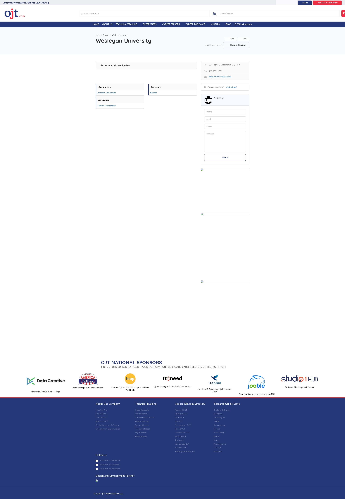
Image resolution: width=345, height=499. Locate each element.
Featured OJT (181, 410)
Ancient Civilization (107, 92)
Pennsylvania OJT (183, 425)
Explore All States (221, 410)
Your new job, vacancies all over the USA (257, 394)
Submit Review (238, 45)
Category (156, 87)
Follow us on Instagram (109, 468)
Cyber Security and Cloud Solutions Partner (172, 386)
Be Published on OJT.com (107, 425)
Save (244, 39)
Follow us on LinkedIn (109, 464)
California (218, 414)
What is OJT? (102, 421)
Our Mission (101, 414)
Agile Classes (141, 436)
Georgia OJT (180, 436)
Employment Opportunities (108, 429)
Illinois (216, 436)
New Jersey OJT (182, 444)
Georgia (217, 447)
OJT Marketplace (243, 24)
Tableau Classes (142, 429)
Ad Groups (103, 100)
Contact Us (101, 417)
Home (98, 35)
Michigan (218, 451)
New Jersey (219, 432)
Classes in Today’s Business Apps (45, 391)
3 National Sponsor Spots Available (88, 387)
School (105, 35)
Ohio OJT (179, 421)
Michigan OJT (181, 447)
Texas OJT (179, 417)
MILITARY (215, 24)
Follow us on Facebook (109, 460)
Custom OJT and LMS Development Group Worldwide (130, 388)
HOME (96, 24)
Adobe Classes (142, 421)
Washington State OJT (185, 451)
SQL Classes (140, 432)
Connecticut (219, 425)
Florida (217, 429)
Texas (216, 421)
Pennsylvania (220, 444)
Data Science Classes (144, 417)
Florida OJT (180, 429)
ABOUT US (107, 24)
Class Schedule (142, 410)
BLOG (228, 24)
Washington (219, 417)
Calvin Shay (219, 98)
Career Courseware (107, 105)
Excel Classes (141, 414)
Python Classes (142, 425)
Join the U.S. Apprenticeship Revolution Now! (215, 390)
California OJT (181, 414)
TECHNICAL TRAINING (126, 24)
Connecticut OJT (182, 432)
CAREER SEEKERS (171, 24)
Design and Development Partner (299, 387)
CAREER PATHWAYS (195, 24)
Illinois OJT (179, 440)
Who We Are (101, 410)
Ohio (216, 440)
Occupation (104, 87)
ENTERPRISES (149, 24)
